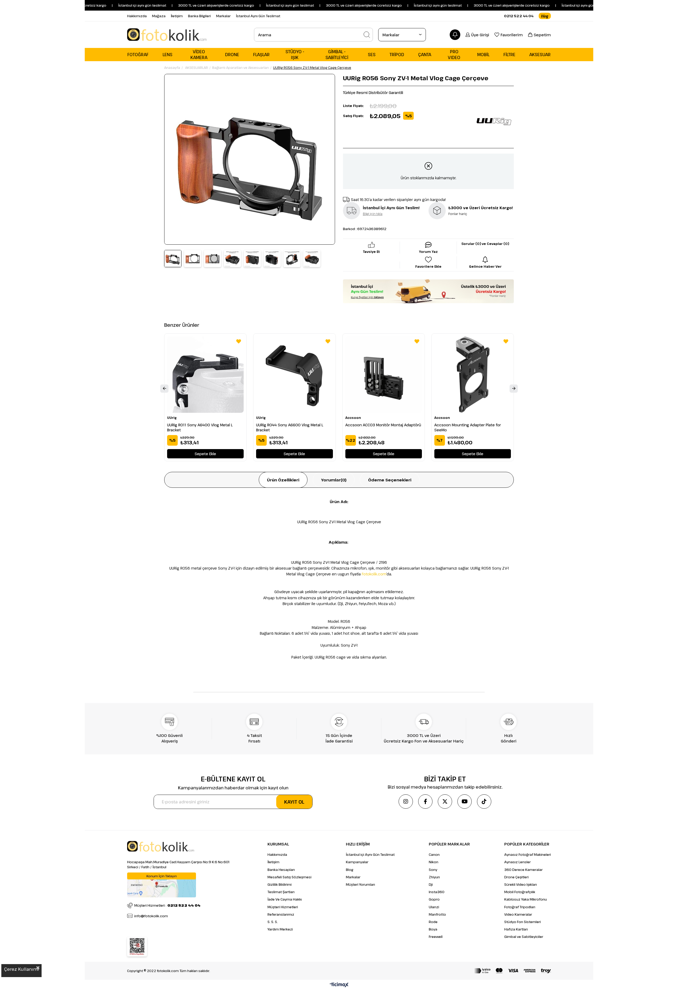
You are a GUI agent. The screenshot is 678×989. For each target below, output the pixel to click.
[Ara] (367, 34)
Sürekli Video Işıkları (520, 884)
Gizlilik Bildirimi (279, 884)
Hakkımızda (137, 16)
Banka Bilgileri (199, 16)
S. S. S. (272, 921)
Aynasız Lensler (517, 862)
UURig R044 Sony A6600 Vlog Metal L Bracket (289, 427)
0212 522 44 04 (518, 16)
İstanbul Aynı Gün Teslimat (258, 16)
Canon (434, 854)
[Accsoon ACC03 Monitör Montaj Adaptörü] (383, 374)
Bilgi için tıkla (372, 214)
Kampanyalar (357, 862)
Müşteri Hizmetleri (282, 907)
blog (544, 16)
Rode (433, 921)
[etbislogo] (137, 946)
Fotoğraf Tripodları (519, 907)
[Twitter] (445, 801)
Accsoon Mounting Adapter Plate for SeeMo (467, 427)
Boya (433, 929)
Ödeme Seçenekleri (389, 479)
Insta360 (436, 891)
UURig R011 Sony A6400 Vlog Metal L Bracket (200, 427)
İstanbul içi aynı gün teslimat (117, 5)
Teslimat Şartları (281, 891)
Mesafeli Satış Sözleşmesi (289, 877)
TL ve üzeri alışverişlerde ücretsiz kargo (491, 5)
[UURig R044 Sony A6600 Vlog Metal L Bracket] (294, 374)
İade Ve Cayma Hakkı (284, 899)
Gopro (434, 899)
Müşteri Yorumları (360, 884)
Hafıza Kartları (516, 929)
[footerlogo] (160, 846)
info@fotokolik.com (151, 916)
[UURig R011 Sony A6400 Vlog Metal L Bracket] (205, 374)
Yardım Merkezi (280, 929)
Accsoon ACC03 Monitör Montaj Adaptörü (383, 424)
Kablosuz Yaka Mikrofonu (525, 899)
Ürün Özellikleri (283, 479)
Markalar (223, 16)
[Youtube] (464, 801)
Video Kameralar (518, 914)
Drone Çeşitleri (516, 877)
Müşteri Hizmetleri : (167, 905)
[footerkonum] (161, 884)
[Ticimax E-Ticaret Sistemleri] (339, 985)
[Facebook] (425, 801)
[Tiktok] (484, 801)
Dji (431, 884)
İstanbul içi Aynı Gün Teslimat (370, 854)
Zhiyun (434, 877)
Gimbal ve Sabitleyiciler (523, 936)
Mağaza (159, 16)
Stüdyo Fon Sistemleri (522, 921)
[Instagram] (406, 801)
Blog (349, 869)
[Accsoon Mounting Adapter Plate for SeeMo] (472, 374)
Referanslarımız (280, 914)
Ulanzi (434, 907)
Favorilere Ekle (238, 341)
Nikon (433, 862)
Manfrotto (437, 914)
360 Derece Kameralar (523, 869)
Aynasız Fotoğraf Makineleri (527, 854)
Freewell (436, 936)
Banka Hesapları (281, 869)
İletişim (177, 16)
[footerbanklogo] (512, 970)
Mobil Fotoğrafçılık (519, 891)
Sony (433, 869)
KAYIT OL (294, 802)
